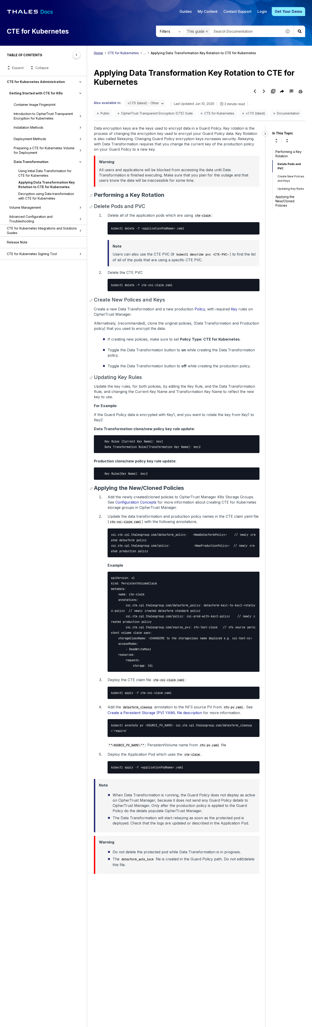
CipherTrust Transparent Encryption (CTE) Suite (157, 113)
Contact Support (237, 11)
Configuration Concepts (135, 502)
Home (98, 53)
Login (262, 11)
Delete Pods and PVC (289, 166)
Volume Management (25, 207)
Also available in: (107, 103)
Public (105, 113)
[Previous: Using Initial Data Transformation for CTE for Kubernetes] (254, 91)
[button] (207, 31)
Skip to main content (20, 5)
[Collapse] (287, 140)
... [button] (144, 53)
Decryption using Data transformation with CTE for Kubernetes (46, 196)
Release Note (17, 242)
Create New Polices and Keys (291, 178)
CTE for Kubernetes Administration (36, 82)
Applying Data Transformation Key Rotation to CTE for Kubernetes (46, 184)
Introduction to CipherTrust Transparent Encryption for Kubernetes (43, 116)
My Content (207, 11)
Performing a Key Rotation (288, 154)
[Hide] (265, 133)
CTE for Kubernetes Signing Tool (32, 254)
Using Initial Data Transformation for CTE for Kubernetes (44, 173)
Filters (165, 31)
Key (234, 309)
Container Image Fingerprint (35, 105)
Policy (200, 309)
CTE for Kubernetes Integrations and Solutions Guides (42, 230)
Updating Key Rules (291, 188)
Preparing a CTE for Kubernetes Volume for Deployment (44, 150)
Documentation (288, 113)
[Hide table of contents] (76, 54)
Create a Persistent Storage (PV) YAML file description (155, 712)
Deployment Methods (30, 139)
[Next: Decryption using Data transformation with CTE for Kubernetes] (264, 91)
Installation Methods (28, 127)
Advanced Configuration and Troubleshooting (31, 219)
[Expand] (276, 140)
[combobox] (233, 31)
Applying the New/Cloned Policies (284, 201)
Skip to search (56, 5)
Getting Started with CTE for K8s (36, 93)
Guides (186, 11)
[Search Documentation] (299, 31)
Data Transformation (31, 162)
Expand (18, 68)
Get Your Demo (288, 11)
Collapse (42, 68)
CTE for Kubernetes (123, 53)
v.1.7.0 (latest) (255, 113)
